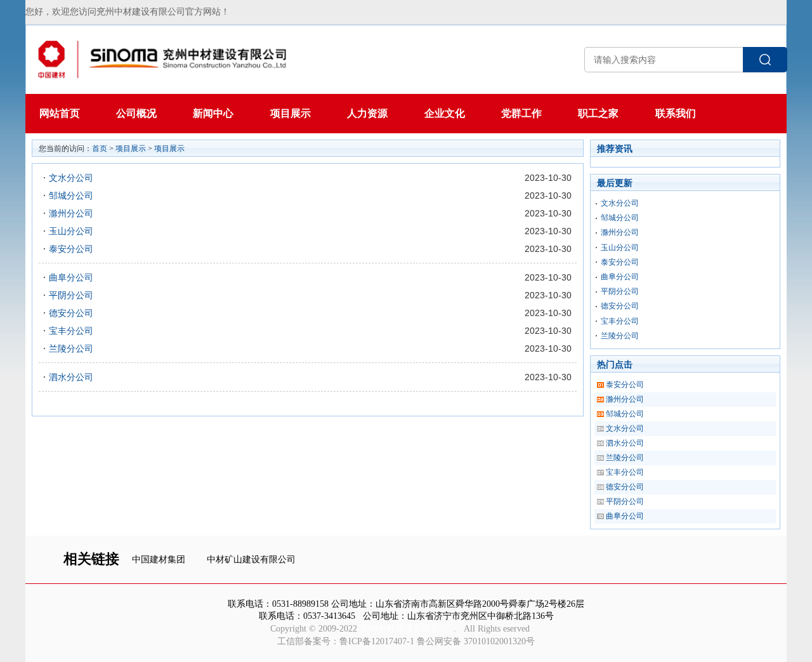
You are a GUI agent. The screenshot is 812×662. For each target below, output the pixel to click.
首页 (99, 148)
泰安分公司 (71, 249)
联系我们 (675, 113)
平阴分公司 (71, 295)
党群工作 (521, 113)
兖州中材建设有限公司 (404, 628)
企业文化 (444, 113)
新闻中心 (213, 113)
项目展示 (290, 113)
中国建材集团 (158, 559)
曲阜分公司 (71, 277)
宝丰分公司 (71, 331)
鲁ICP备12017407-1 (376, 641)
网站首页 (59, 113)
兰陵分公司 (71, 348)
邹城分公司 (71, 195)
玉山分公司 (71, 231)
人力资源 (367, 113)
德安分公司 (71, 313)
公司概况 (136, 113)
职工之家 (598, 113)
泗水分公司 (71, 377)
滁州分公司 (71, 213)
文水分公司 (71, 178)
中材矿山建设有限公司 (251, 559)
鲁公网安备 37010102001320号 (476, 641)
